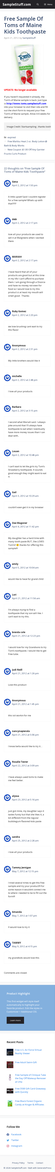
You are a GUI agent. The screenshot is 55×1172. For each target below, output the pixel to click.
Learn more (15, 1020)
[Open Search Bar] (37, 4)
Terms (30, 1162)
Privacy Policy (18, 1162)
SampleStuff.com (17, 4)
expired (12, 137)
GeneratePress (44, 1168)
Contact (39, 1162)
